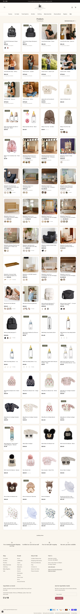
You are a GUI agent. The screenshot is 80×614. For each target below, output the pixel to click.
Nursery (10, 14)
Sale (71, 14)
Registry (65, 14)
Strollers (33, 14)
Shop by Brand (57, 14)
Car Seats (17, 14)
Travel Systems (25, 14)
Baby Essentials (47, 14)
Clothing (39, 14)
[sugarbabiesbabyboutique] (40, 7)
